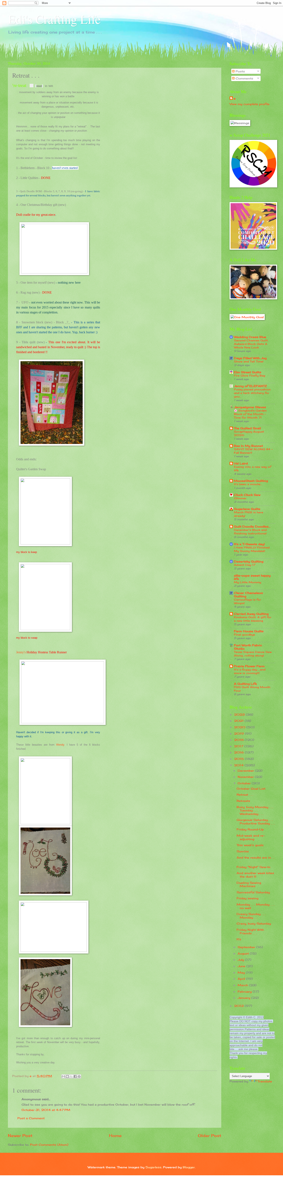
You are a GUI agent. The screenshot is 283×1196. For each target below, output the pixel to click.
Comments (244, 78)
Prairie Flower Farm (249, 666)
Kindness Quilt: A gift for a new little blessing (252, 618)
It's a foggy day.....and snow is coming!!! (249, 671)
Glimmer (240, 498)
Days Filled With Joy (250, 358)
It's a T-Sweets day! (249, 544)
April (242, 978)
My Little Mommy (247, 582)
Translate (265, 1081)
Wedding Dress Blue (250, 337)
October (245, 783)
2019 (239, 733)
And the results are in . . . (255, 859)
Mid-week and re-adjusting (251, 837)
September (247, 947)
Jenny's (21, 652)
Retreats (243, 801)
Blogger (189, 1167)
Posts (240, 71)
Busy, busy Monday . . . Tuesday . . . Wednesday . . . (255, 810)
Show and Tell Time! (249, 361)
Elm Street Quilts (247, 372)
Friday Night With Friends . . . (250, 931)
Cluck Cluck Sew (247, 495)
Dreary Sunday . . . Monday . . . (251, 915)
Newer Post (20, 1135)
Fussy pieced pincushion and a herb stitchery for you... (252, 393)
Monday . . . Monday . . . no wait (256, 906)
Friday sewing (247, 898)
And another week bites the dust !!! (255, 874)
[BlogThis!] (67, 1076)
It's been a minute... (248, 484)
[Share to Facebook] (75, 1076)
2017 (239, 746)
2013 (239, 1006)
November (246, 777)
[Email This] (63, 1076)
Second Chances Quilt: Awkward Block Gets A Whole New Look (251, 344)
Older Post (209, 1135)
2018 (239, 739)
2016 (239, 752)
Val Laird (241, 463)
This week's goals (250, 845)
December (246, 770)
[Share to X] (71, 1076)
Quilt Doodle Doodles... (252, 526)
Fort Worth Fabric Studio (248, 646)
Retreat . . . (245, 794)
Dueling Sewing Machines (249, 884)
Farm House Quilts (249, 631)
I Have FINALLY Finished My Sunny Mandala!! (252, 549)
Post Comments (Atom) (49, 1144)
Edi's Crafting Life (54, 19)
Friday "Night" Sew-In (253, 867)
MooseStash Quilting (251, 480)
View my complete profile (250, 104)
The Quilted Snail (247, 428)
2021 (239, 720)
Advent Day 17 (244, 564)
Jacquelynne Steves (250, 407)
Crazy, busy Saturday (254, 923)
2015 (239, 759)
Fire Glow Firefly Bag (249, 375)
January (244, 997)
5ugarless (153, 1167)
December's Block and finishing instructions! (250, 531)
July (241, 959)
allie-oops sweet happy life (252, 577)
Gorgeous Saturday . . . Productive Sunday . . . (256, 821)
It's (239, 939)
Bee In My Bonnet (248, 445)
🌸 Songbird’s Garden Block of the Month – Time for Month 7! (250, 414)
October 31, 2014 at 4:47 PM (46, 1110)
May (242, 972)
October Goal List (251, 788)
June (242, 966)
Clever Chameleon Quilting (248, 594)
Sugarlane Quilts (247, 509)
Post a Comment (31, 1118)
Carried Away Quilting (251, 613)
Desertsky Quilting (248, 561)
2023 (240, 714)
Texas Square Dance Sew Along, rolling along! (253, 653)
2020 (240, 727)
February (245, 991)
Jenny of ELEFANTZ (250, 386)
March (243, 985)
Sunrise (243, 851)
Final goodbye (244, 634)
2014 (239, 765)
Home (115, 1135)
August (244, 953)
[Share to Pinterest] (79, 1076)
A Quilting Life (245, 683)
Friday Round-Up (250, 829)
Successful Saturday (253, 892)
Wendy (60, 744)
